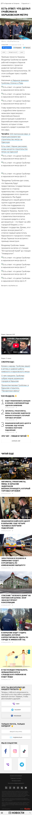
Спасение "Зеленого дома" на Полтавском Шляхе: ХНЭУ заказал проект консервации (16, 599)
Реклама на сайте (16, 780)
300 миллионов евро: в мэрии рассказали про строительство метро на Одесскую (15, 138)
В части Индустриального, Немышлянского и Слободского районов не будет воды (14, 673)
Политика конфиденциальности (16, 783)
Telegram (17, 710)
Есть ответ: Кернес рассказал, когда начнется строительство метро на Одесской (14, 149)
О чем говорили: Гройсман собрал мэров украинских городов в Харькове (12, 378)
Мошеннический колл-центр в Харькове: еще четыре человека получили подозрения (15, 524)
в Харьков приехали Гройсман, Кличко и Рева (15, 81)
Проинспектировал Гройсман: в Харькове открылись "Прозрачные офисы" (15, 388)
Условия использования (16, 775)
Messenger (17, 716)
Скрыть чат (16, 441)
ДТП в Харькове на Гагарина (10, 3)
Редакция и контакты (16, 778)
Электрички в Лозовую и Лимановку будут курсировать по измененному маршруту (13, 561)
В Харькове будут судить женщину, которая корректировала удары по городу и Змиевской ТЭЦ (14, 636)
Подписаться (17, 737)
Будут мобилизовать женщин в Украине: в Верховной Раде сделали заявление (17, 403)
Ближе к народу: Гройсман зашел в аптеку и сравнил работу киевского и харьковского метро (15, 369)
